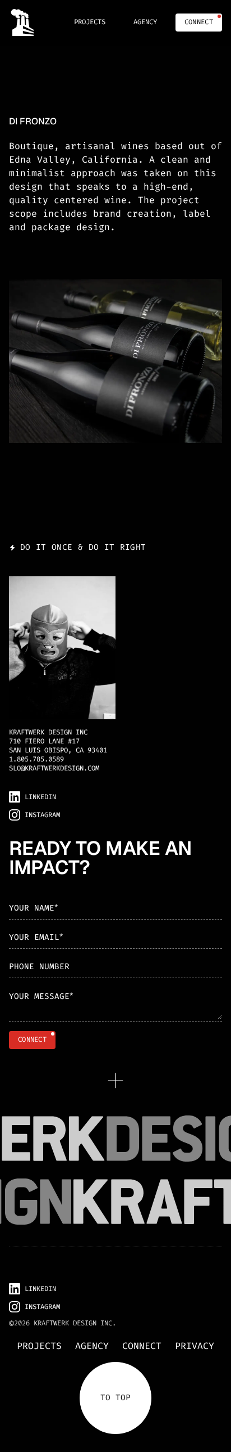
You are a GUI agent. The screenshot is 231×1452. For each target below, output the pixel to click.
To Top (115, 1397)
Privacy (194, 1346)
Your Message (41, 996)
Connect (141, 1346)
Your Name (33, 907)
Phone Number (39, 966)
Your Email (36, 936)
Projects (39, 1346)
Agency (92, 1346)
